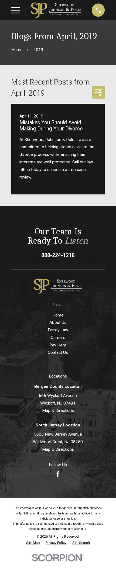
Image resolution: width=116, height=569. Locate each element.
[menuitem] (33, 543)
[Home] (56, 10)
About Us (57, 322)
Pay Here (57, 345)
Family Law (58, 330)
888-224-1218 (58, 255)
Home (58, 315)
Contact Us (58, 352)
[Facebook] (58, 474)
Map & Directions (58, 410)
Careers (58, 337)
